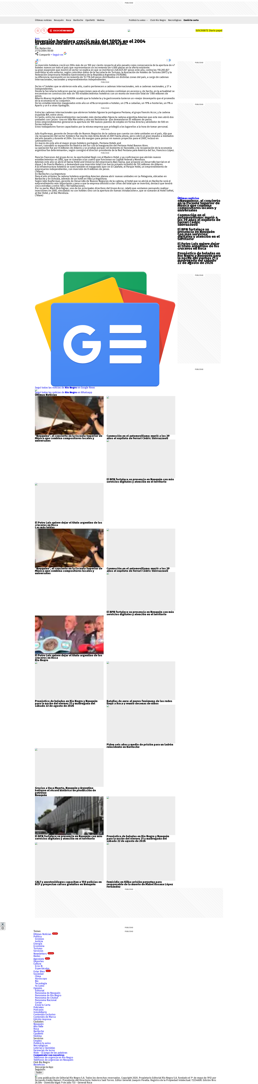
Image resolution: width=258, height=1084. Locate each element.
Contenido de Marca (44, 1016)
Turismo (37, 948)
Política (37, 936)
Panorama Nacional (45, 1000)
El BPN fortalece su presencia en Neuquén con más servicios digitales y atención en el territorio (199, 234)
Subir (39, 1072)
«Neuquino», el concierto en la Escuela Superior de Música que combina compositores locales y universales (199, 205)
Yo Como (39, 985)
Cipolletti (90, 20)
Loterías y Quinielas (44, 1048)
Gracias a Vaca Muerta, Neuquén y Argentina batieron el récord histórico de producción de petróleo (65, 790)
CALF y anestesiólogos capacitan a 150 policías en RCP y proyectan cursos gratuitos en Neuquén (68, 883)
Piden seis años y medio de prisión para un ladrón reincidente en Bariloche (140, 746)
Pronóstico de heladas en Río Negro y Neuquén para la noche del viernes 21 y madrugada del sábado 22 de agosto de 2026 (199, 258)
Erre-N (39, 966)
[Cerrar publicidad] (2, 924)
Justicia (39, 941)
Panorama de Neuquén (47, 993)
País (37, 38)
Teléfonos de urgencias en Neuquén (53, 1059)
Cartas (38, 1002)
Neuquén (59, 20)
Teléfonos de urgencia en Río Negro (53, 1057)
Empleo (37, 1040)
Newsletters (43, 953)
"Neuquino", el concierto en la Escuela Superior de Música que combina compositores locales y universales (68, 438)
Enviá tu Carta (42, 1005)
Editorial (39, 990)
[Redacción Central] (36, 46)
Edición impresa (42, 1019)
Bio (36, 981)
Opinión (37, 988)
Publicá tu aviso (42, 1043)
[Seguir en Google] (36, 62)
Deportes (38, 961)
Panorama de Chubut (46, 997)
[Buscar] (44, 30)
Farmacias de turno (44, 1050)
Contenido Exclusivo (44, 1014)
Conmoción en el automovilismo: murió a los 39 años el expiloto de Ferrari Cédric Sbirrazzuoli (199, 220)
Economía (38, 946)
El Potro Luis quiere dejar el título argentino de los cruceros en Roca (198, 246)
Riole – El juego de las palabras (50, 1052)
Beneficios (39, 1064)
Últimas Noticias (45, 934)
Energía (37, 943)
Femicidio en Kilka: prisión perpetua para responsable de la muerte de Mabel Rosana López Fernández (140, 884)
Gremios (39, 939)
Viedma (100, 20)
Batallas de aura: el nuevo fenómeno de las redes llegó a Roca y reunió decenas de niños (139, 702)
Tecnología (41, 983)
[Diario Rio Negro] (36, 1075)
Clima (38, 976)
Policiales (38, 1007)
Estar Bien (41, 971)
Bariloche (78, 20)
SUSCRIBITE (209, 30)
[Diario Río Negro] (129, 30)
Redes (36, 956)
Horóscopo (41, 978)
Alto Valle (38, 1026)
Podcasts (38, 1009)
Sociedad (38, 973)
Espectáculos (42, 968)
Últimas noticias (43, 20)
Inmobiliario (40, 1012)
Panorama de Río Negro (48, 995)
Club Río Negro (158, 20)
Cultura (37, 963)
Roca (68, 20)
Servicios (38, 950)
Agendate (41, 959)
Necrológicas (174, 20)
